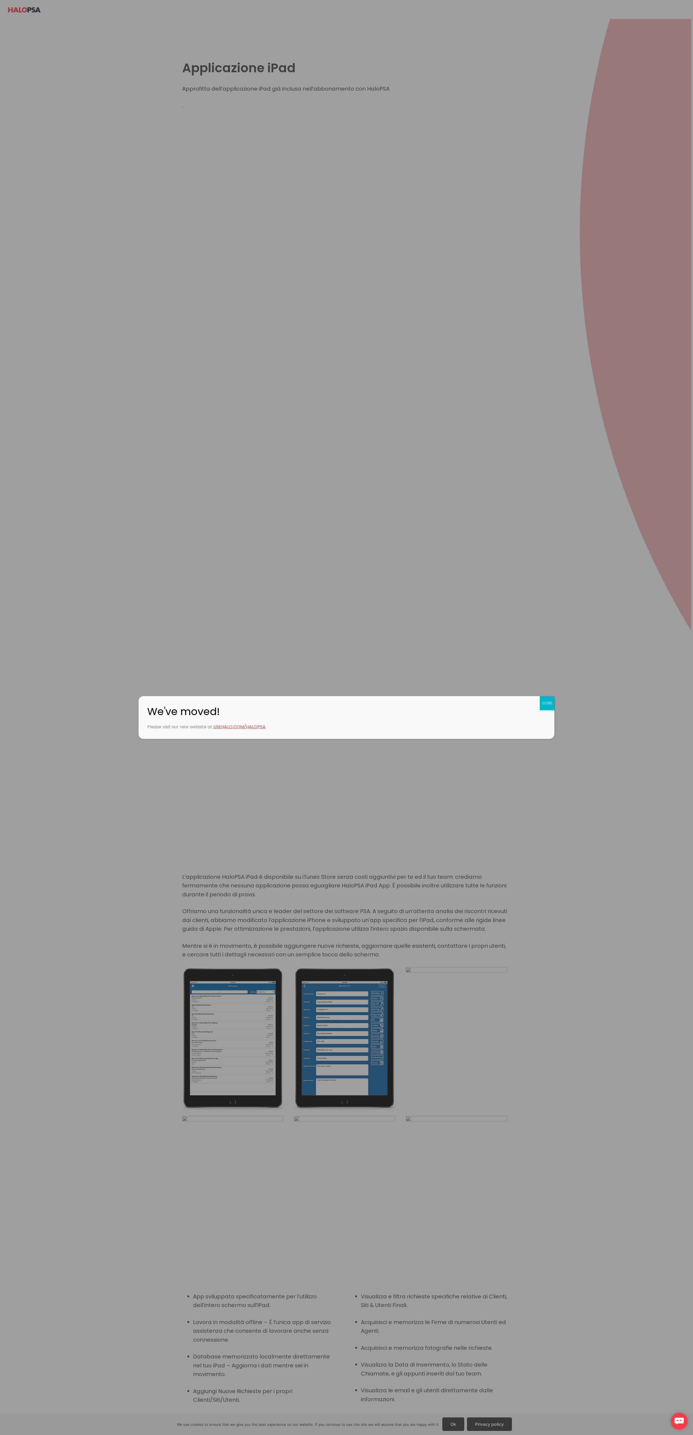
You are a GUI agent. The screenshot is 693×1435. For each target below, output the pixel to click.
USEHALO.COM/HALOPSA (239, 727)
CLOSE (547, 703)
